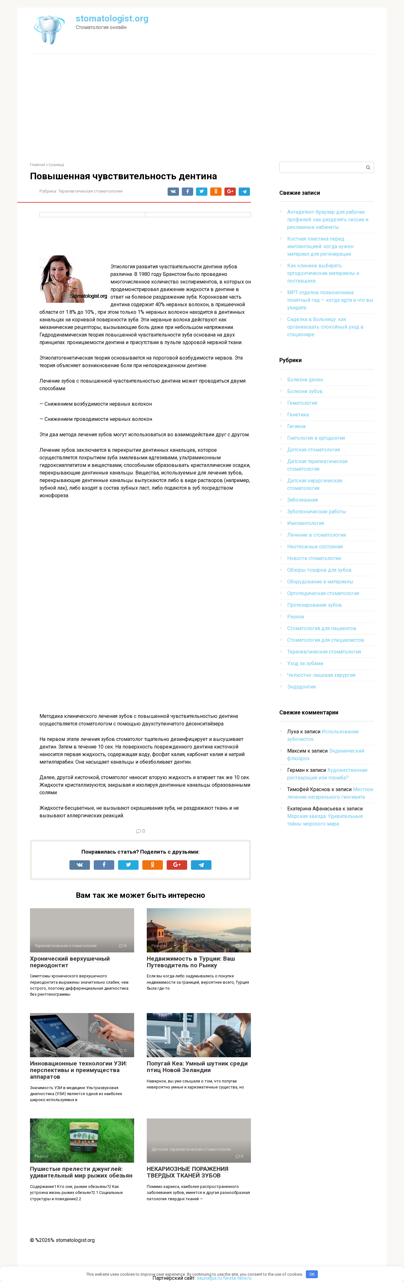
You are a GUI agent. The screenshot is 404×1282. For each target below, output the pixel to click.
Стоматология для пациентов (321, 628)
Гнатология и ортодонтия (316, 438)
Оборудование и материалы (320, 582)
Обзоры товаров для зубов (319, 570)
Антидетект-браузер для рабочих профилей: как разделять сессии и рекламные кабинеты (327, 219)
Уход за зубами (305, 663)
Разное (295, 617)
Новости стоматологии (314, 558)
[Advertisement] (202, 108)
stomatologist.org (112, 18)
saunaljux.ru (209, 1278)
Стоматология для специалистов (325, 640)
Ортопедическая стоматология (323, 593)
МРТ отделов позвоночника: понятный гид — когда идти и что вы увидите (330, 300)
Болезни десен (305, 380)
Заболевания (302, 500)
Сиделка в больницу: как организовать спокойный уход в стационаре (325, 326)
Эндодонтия (301, 687)
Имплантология (305, 523)
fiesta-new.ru (237, 1278)
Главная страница (47, 164)
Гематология (302, 403)
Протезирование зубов (314, 605)
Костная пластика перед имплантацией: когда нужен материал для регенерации (320, 246)
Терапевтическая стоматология (90, 191)
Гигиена (296, 426)
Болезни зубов (305, 391)
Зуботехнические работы (316, 512)
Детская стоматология (313, 450)
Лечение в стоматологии (316, 535)
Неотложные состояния (315, 547)
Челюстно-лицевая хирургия (321, 675)
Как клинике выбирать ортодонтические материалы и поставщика (323, 273)
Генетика (298, 415)
